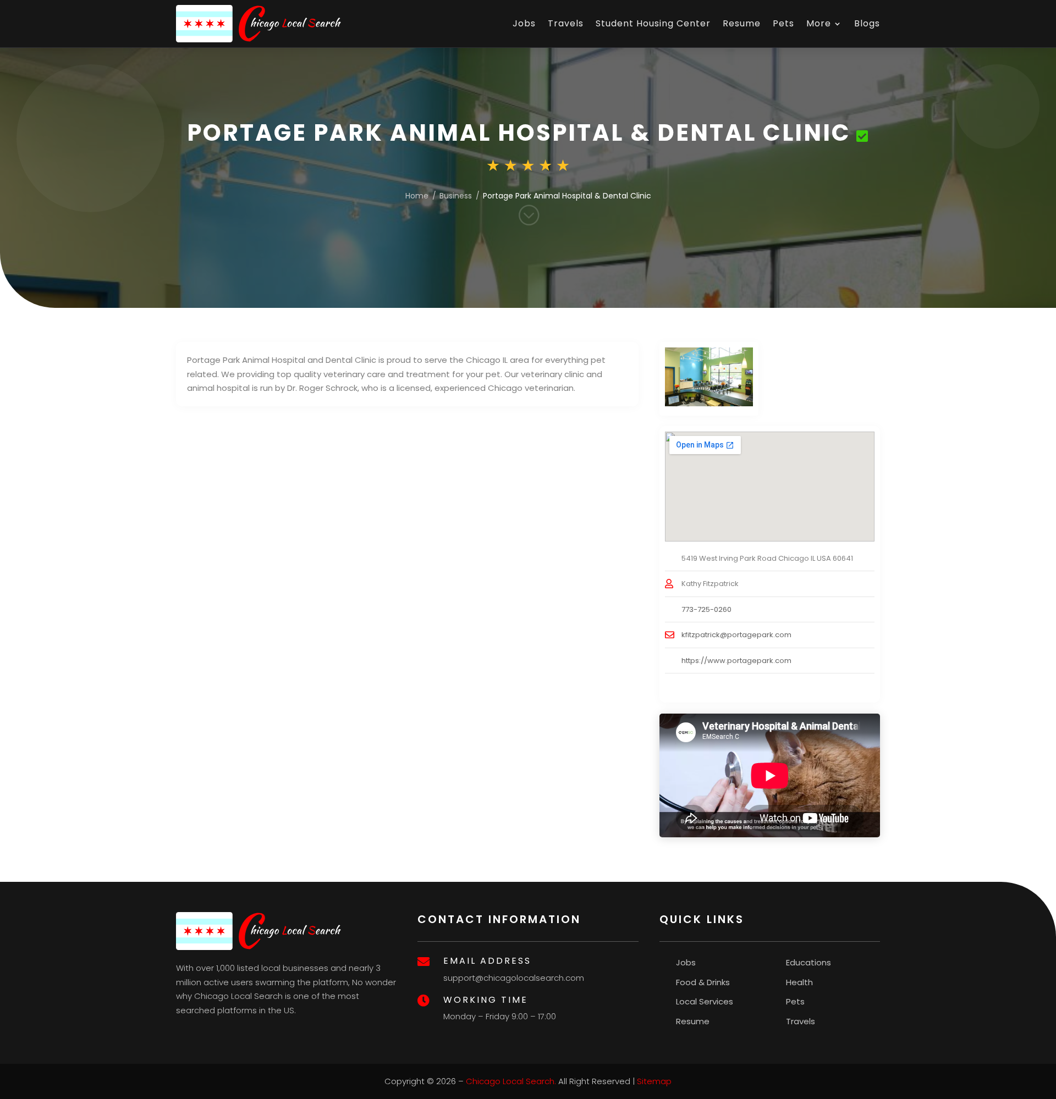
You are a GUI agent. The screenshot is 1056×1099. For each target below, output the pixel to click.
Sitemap (654, 1081)
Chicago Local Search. (511, 1081)
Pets (783, 23)
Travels (566, 23)
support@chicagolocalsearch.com (513, 978)
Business (455, 195)
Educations (808, 962)
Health (799, 982)
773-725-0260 (706, 609)
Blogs (867, 23)
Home (416, 195)
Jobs (524, 23)
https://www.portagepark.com (736, 660)
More (818, 23)
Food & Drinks (703, 982)
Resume (742, 23)
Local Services (704, 1001)
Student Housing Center (653, 23)
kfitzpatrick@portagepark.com (736, 634)
